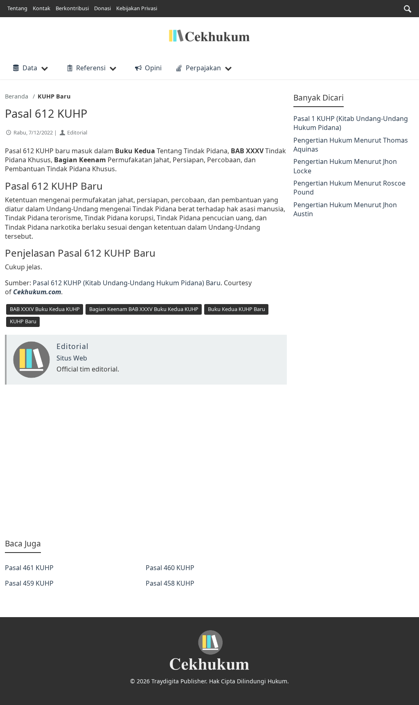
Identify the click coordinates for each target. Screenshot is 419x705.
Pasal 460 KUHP (170, 567)
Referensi (91, 67)
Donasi (102, 8)
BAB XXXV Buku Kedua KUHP (45, 309)
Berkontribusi (72, 8)
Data (30, 67)
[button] (407, 9)
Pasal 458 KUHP (170, 583)
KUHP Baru (23, 321)
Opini (153, 67)
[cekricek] (209, 650)
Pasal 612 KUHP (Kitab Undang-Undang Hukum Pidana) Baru (127, 282)
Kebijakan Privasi (136, 8)
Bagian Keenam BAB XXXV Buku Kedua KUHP (143, 309)
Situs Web (71, 358)
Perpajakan (203, 67)
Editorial (77, 132)
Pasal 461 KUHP (29, 567)
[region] (146, 461)
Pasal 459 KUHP (29, 583)
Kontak (41, 8)
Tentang (17, 8)
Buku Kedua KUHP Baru (236, 309)
